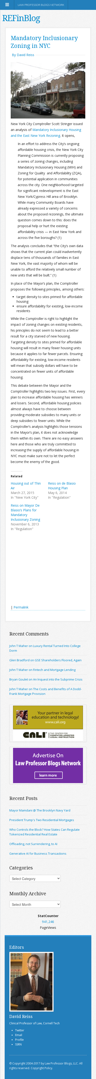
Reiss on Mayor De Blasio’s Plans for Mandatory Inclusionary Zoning (25, 512)
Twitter (19, 1030)
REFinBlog (21, 18)
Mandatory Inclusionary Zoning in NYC (44, 42)
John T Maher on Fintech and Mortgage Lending (42, 670)
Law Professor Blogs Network (41, 5)
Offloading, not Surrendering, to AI (33, 844)
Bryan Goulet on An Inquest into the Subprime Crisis (45, 679)
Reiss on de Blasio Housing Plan (62, 485)
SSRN (18, 1044)
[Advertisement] (46, 568)
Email (18, 1035)
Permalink (21, 607)
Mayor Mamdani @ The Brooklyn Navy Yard (39, 810)
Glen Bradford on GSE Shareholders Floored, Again (45, 660)
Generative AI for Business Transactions (37, 853)
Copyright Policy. (42, 1068)
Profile (19, 1040)
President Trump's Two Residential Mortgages (41, 820)
